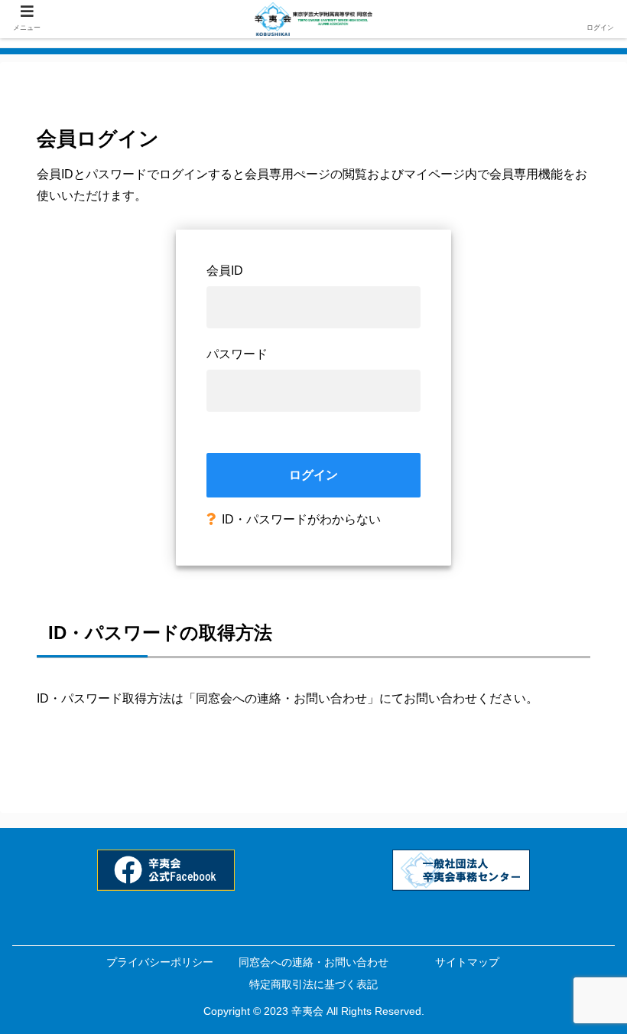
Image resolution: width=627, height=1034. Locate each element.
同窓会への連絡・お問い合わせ (281, 698)
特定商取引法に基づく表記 (313, 984)
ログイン (313, 474)
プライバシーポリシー (159, 962)
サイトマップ (467, 962)
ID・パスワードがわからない (301, 519)
